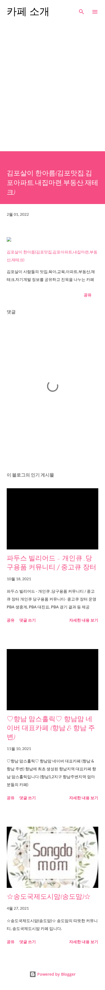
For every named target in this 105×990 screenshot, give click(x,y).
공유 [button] (88, 294)
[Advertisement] (52, 85)
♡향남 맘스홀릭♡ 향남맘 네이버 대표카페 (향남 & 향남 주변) (51, 728)
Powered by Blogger (56, 974)
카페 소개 (28, 12)
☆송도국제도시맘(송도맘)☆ (49, 897)
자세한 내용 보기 (83, 620)
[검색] (81, 10)
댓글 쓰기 (27, 620)
